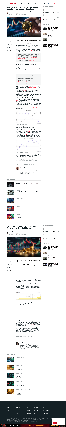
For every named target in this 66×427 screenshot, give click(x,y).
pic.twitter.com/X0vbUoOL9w (22, 58)
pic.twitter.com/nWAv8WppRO (22, 81)
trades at (24, 90)
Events (17, 410)
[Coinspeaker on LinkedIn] (57, 0)
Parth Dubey (12, 13)
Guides (22, 3)
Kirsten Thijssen (22, 13)
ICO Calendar (32, 3)
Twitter (9, 42)
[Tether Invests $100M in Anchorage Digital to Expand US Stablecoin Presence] (10, 359)
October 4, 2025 (31, 60)
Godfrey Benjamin (19, 369)
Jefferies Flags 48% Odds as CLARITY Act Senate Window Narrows (52, 39)
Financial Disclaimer (46, 413)
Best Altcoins (27, 407)
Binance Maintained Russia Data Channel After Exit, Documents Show (53, 28)
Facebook (9, 41)
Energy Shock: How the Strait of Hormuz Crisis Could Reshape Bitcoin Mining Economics (28, 208)
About (44, 405)
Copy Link (9, 50)
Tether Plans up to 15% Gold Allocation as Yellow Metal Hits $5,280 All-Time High (28, 391)
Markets (8, 407)
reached (29, 131)
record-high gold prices (30, 324)
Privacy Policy (45, 415)
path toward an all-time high (33, 87)
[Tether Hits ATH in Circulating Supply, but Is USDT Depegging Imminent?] (10, 367)
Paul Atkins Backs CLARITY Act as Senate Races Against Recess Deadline (53, 34)
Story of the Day (27, 389)
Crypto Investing (27, 3)
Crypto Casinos (37, 3)
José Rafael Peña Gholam (20, 361)
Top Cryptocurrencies (48, 6)
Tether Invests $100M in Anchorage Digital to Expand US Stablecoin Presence (28, 359)
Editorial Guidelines (46, 410)
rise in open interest (27, 134)
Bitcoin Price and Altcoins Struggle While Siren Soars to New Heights (28, 215)
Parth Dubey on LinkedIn (24, 174)
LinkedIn (9, 49)
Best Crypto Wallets (28, 413)
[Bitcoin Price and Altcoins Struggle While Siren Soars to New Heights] (10, 216)
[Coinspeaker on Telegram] (55, 0)
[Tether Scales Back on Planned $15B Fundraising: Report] (10, 375)
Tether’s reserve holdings (31, 315)
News (20, 3)
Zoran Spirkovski (12, 233)
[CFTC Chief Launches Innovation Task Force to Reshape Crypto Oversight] (10, 200)
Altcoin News (24, 339)
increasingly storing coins (34, 107)
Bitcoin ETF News (18, 164)
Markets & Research (44, 3)
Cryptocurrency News (28, 164)
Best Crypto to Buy (28, 405)
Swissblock (21, 93)
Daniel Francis (19, 194)
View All (57, 22)
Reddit (9, 47)
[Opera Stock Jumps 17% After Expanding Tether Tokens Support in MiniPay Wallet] (10, 383)
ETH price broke (30, 50)
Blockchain (8, 410)
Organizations (18, 407)
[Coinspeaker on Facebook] (52, 0)
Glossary (17, 413)
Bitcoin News (23, 164)
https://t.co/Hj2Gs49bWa (33, 57)
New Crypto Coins (28, 410)
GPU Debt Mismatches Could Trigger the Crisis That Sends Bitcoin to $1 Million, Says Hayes (28, 184)
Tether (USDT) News (18, 339)
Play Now (55, 425)
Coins (17, 405)
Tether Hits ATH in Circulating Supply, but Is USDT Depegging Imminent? (27, 367)
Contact (44, 407)
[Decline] (63, 419)
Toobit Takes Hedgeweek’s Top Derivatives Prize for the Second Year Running (53, 45)
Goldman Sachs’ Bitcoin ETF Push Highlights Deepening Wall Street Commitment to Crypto (28, 192)
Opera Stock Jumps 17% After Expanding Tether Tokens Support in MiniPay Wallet (28, 383)
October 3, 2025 (29, 83)
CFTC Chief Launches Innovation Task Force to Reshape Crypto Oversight (27, 200)
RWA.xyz (29, 275)
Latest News (46, 24)
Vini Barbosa (19, 393)
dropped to (17, 100)
